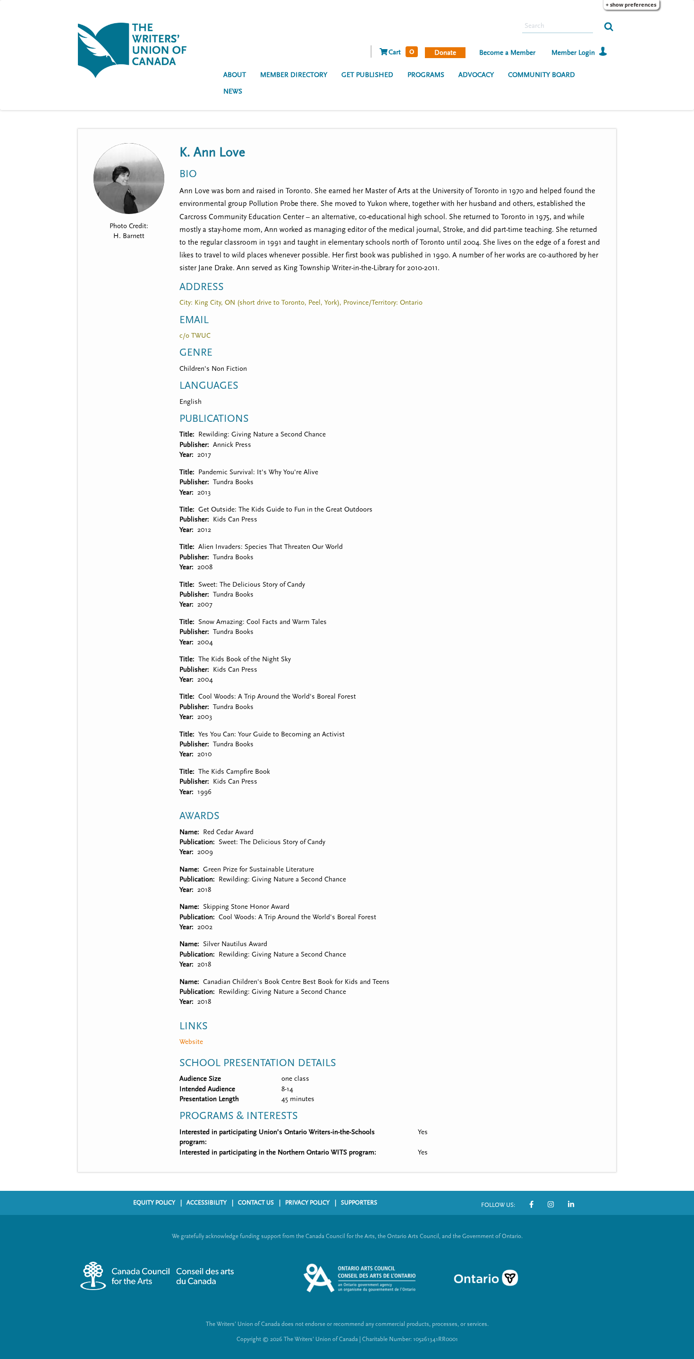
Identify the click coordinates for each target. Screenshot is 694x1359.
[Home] (136, 49)
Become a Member (507, 53)
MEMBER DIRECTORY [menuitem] (293, 75)
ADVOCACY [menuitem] (476, 75)
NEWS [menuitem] (232, 91)
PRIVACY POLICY (307, 1202)
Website (191, 1042)
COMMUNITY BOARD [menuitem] (541, 75)
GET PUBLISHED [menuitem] (367, 75)
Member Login (573, 53)
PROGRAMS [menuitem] (425, 75)
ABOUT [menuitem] (234, 75)
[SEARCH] (609, 26)
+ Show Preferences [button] (631, 4)
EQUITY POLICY (154, 1202)
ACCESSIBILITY (206, 1202)
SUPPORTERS (359, 1202)
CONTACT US (256, 1202)
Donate (445, 53)
